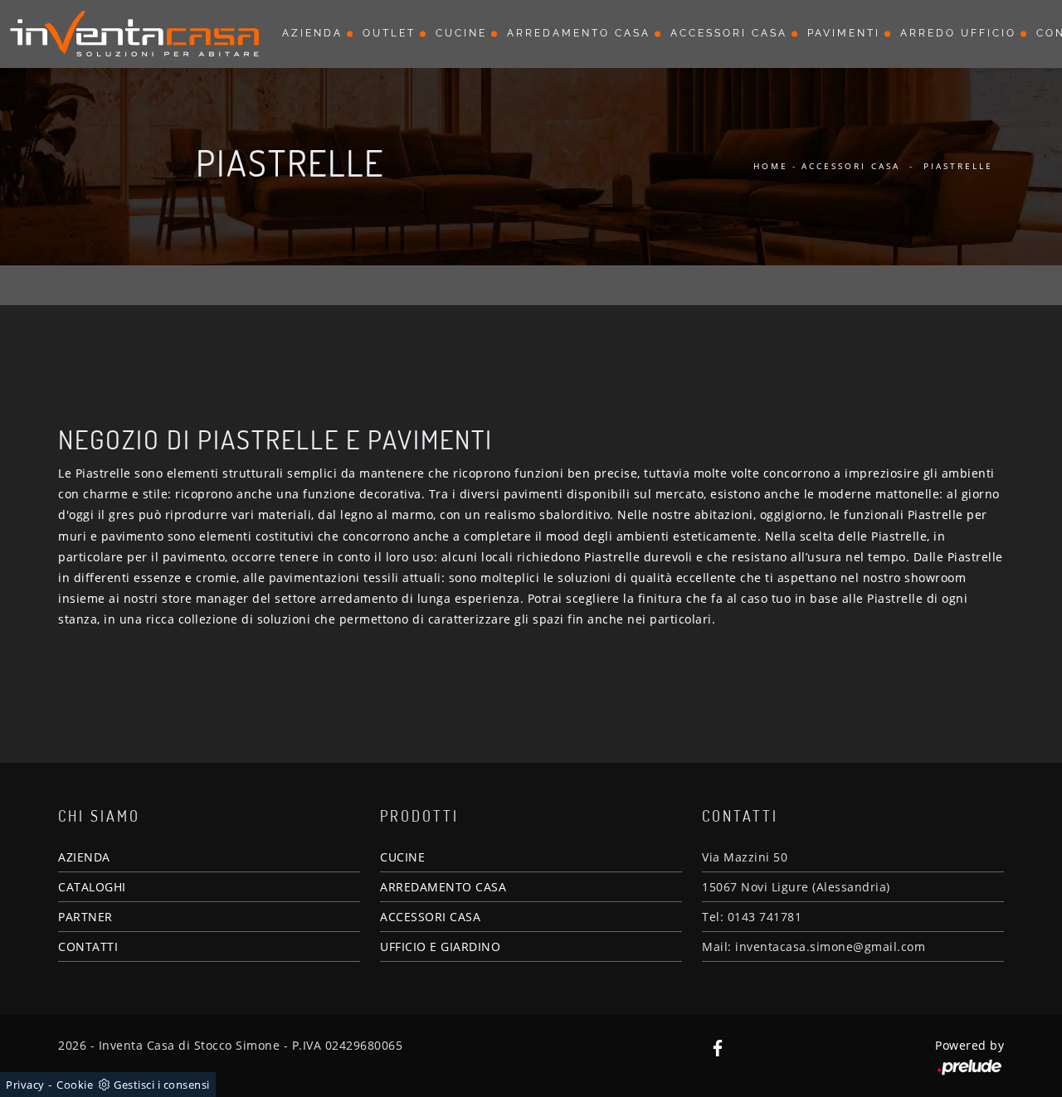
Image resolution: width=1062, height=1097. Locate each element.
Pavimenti (843, 33)
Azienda (312, 33)
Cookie (74, 1084)
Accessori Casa (728, 33)
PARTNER (85, 917)
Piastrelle (958, 166)
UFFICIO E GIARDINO (440, 946)
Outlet (389, 33)
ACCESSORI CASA (430, 917)
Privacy (25, 1084)
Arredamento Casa (578, 33)
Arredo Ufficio (958, 33)
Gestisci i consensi (162, 1084)
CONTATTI (88, 946)
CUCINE (402, 857)
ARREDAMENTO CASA (443, 887)
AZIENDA (84, 857)
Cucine (461, 33)
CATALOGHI (92, 887)
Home (770, 166)
